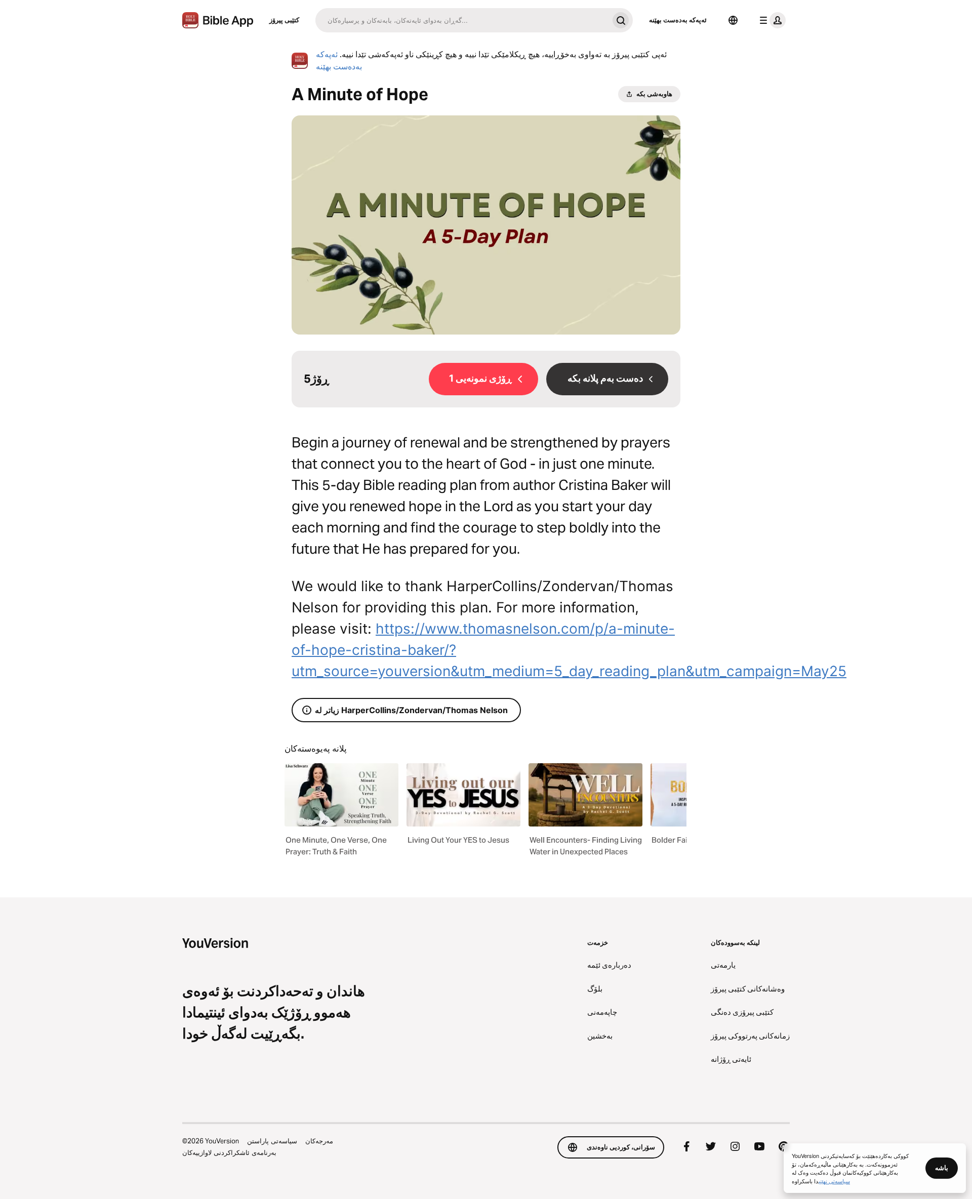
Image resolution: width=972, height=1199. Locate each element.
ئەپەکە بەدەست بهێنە (678, 20)
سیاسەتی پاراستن (272, 1141)
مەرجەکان (319, 1141)
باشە (941, 1168)
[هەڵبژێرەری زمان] (733, 20)
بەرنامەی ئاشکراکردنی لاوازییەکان (229, 1152)
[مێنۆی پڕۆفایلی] (770, 20)
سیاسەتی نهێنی (834, 1181)
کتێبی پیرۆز (284, 20)
